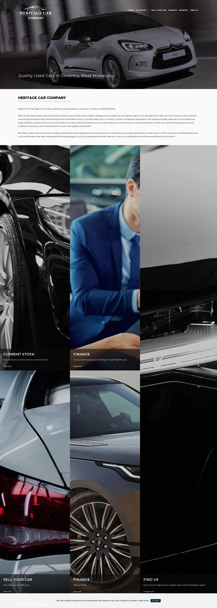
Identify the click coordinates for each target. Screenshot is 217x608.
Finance (172, 10)
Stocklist (141, 10)
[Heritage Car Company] (36, 12)
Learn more (143, 601)
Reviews (183, 10)
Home (131, 10)
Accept (155, 601)
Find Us (194, 10)
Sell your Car (158, 10)
